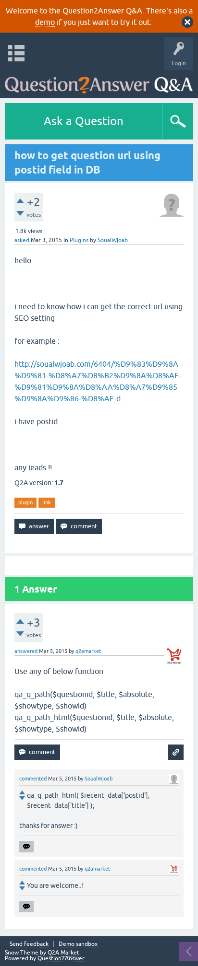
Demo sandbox (78, 944)
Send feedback (29, 944)
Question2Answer (61, 958)
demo (45, 22)
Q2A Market (63, 952)
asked (21, 240)
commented (33, 778)
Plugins (79, 240)
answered (25, 651)
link (46, 502)
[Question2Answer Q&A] (99, 81)
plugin (25, 502)
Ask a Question (84, 121)
